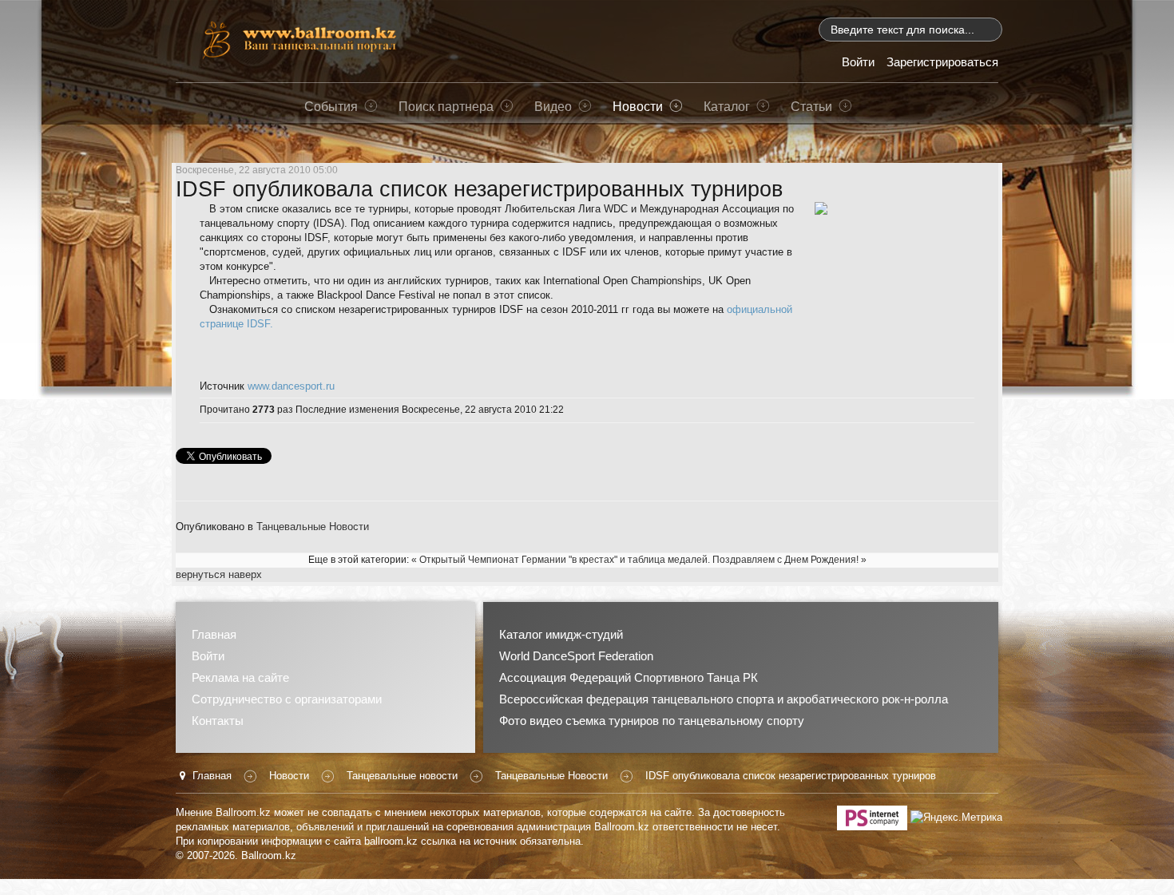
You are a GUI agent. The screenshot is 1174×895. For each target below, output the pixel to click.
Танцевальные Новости (312, 527)
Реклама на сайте (240, 677)
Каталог (727, 106)
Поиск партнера (446, 106)
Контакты (218, 720)
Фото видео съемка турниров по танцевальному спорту (651, 720)
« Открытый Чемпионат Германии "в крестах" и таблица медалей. (560, 559)
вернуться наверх (219, 574)
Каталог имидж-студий (561, 634)
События (331, 106)
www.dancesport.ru (291, 386)
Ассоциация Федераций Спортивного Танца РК (628, 677)
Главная (214, 634)
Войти (208, 656)
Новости (638, 106)
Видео (553, 106)
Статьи (811, 106)
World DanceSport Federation (576, 656)
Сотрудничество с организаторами (287, 699)
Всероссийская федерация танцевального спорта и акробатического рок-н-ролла (723, 699)
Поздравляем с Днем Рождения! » (789, 559)
